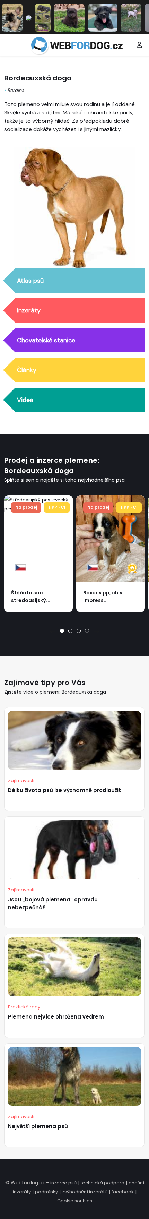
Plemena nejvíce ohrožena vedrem (56, 1016)
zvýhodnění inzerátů (84, 1191)
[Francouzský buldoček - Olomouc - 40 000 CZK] (12, 17)
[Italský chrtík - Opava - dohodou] (131, 17)
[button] (62, 630)
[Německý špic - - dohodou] (69, 17)
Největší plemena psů (38, 1126)
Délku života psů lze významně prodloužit (64, 790)
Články (26, 370)
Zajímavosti (21, 780)
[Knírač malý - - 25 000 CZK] (43, 17)
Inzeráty (29, 310)
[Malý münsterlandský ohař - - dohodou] (29, 18)
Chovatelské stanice (46, 340)
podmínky (46, 1191)
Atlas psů (30, 280)
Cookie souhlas (74, 1200)
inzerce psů (63, 1182)
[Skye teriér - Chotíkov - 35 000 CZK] (102, 17)
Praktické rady (24, 1007)
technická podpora (102, 1182)
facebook (123, 1191)
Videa (25, 400)
